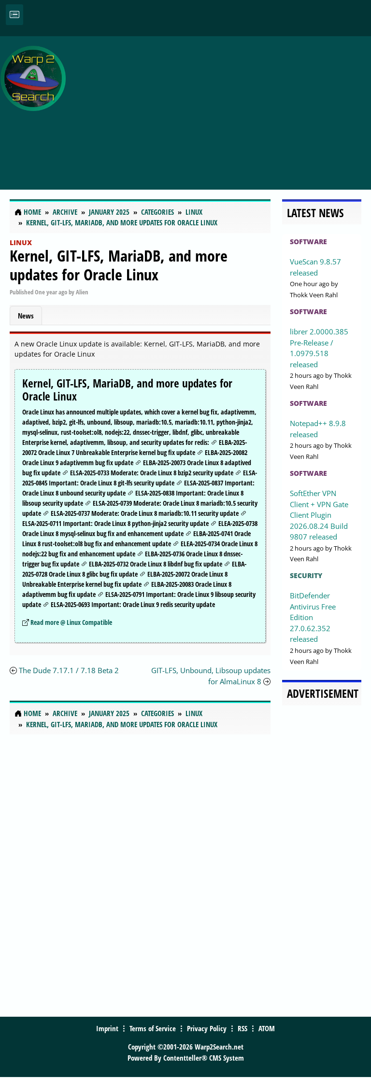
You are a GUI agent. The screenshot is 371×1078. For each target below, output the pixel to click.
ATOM (266, 1028)
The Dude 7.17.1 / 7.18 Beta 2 (69, 670)
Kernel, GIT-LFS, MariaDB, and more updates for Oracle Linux (119, 264)
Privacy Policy (207, 1028)
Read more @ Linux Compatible (71, 622)
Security (306, 575)
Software (308, 241)
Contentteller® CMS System (203, 1058)
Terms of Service (152, 1028)
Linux (21, 242)
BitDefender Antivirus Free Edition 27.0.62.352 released (313, 617)
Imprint (107, 1028)
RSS (242, 1028)
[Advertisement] (221, 107)
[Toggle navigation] (14, 15)
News (26, 315)
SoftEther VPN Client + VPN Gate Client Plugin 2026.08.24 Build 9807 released (319, 514)
